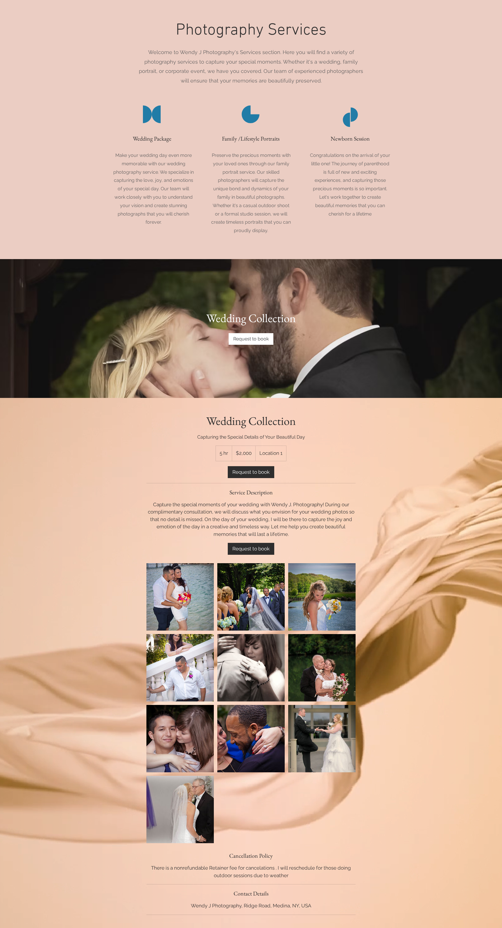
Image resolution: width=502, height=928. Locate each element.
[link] (251, 339)
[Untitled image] (180, 597)
